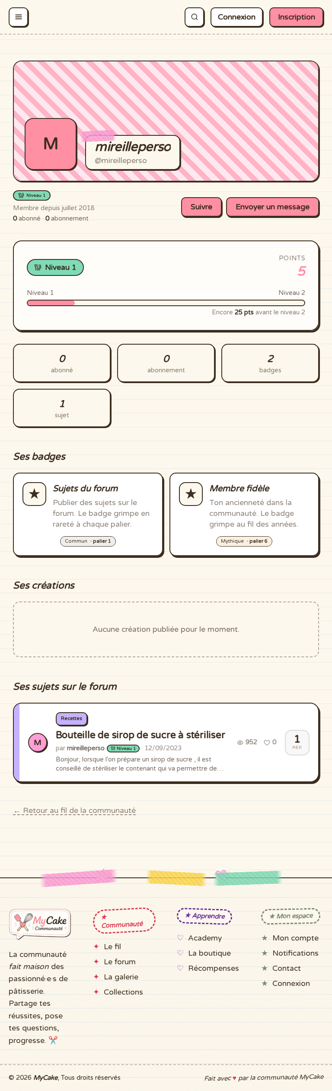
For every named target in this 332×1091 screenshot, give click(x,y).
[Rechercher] (194, 17)
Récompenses (213, 968)
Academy (205, 938)
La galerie (121, 977)
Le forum (120, 961)
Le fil (112, 946)
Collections (123, 992)
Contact (286, 968)
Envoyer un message (273, 206)
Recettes (71, 718)
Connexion (236, 17)
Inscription (296, 17)
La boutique (209, 953)
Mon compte (295, 938)
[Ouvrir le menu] (18, 17)
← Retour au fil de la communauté (74, 810)
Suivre (201, 206)
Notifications (295, 953)
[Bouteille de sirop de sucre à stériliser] (166, 742)
